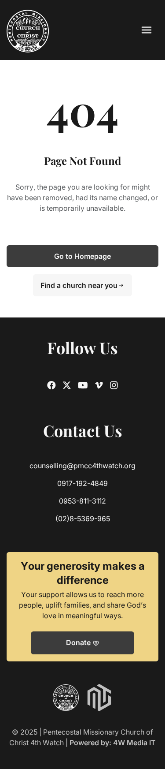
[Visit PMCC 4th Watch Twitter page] (67, 385)
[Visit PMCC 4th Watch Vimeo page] (99, 385)
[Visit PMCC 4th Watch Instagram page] (114, 385)
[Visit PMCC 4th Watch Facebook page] (51, 385)
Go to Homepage (82, 256)
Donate (82, 643)
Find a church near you (82, 285)
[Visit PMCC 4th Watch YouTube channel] (83, 385)
